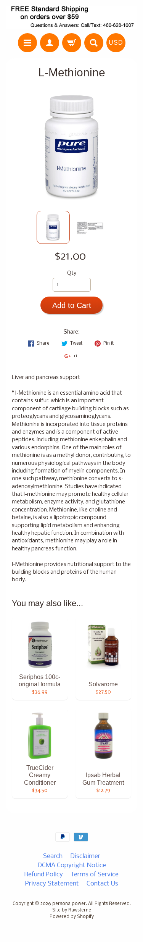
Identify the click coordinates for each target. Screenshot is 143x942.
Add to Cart (71, 305)
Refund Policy (43, 874)
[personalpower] (71, 17)
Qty (71, 273)
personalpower (69, 904)
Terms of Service (95, 874)
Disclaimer (85, 856)
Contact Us (102, 883)
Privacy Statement (52, 883)
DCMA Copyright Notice (71, 865)
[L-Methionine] (53, 227)
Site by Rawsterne (71, 910)
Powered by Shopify (72, 917)
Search (53, 856)
